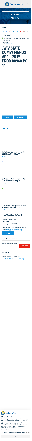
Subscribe (25, 246)
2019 (9, 44)
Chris (12, 44)
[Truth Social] (23, 259)
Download (20, 117)
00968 (7, 44)
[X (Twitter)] (3, 259)
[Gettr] (15, 259)
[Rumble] (20, 259)
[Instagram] (10, 259)
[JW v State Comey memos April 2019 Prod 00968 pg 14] (15, 141)
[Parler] (17, 259)
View (7, 117)
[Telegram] (12, 259)
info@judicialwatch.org (14, 230)
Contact (8, 233)
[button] (3, 4)
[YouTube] (7, 259)
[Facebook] (5, 259)
